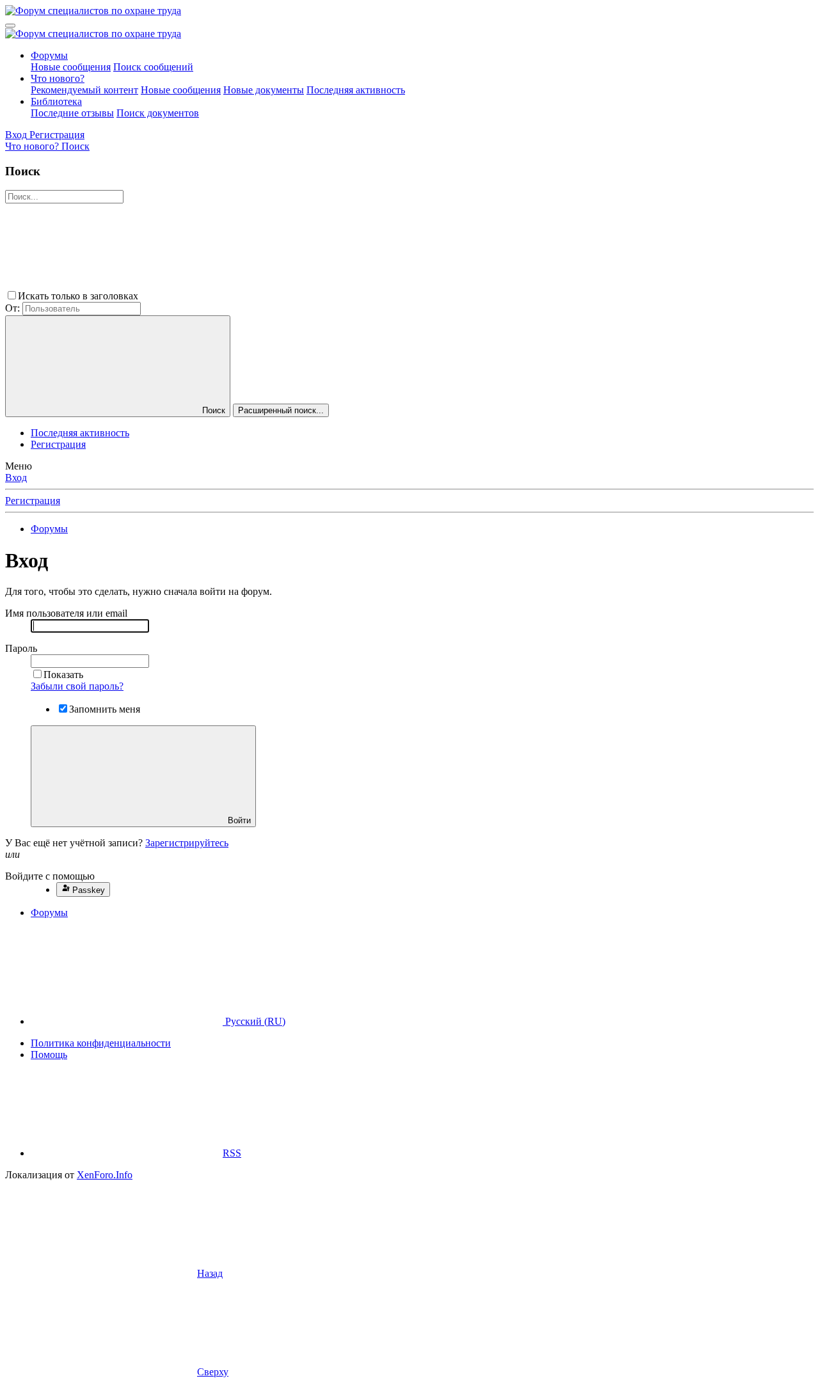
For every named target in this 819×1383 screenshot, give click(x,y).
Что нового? (57, 78)
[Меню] (10, 26)
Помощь (49, 1054)
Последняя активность (355, 89)
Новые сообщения (71, 66)
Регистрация (58, 444)
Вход (16, 477)
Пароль (21, 648)
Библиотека (56, 101)
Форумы (49, 55)
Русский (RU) (254, 1021)
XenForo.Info (104, 1174)
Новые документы (263, 89)
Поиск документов (157, 112)
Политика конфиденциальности (101, 1043)
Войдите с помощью (50, 876)
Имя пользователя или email (66, 613)
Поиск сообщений (153, 66)
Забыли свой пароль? (77, 686)
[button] (237, 295)
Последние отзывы (72, 112)
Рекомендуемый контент (84, 89)
